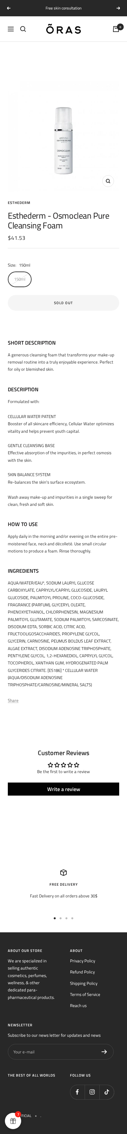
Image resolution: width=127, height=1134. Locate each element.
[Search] (23, 29)
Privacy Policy (82, 960)
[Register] (104, 1051)
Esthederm (19, 202)
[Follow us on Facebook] (77, 1092)
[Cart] (116, 29)
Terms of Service (85, 994)
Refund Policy (82, 972)
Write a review (63, 789)
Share (13, 700)
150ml (19, 279)
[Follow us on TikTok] (106, 1092)
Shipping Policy (83, 983)
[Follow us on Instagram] (92, 1092)
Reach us (78, 1005)
